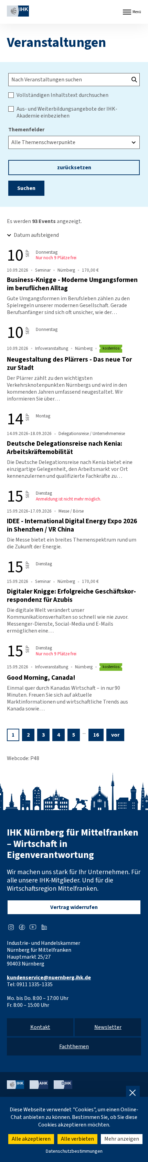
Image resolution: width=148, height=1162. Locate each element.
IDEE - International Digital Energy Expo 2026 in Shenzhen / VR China (72, 525)
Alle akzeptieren (31, 1139)
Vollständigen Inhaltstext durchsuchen (62, 95)
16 (96, 735)
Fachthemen (74, 1046)
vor (115, 735)
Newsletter (107, 1027)
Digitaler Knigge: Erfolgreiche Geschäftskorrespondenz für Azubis (71, 596)
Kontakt (40, 1027)
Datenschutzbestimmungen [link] (74, 1151)
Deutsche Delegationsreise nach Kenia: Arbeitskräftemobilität (64, 448)
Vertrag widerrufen (74, 907)
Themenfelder (26, 129)
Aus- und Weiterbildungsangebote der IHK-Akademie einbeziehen (67, 112)
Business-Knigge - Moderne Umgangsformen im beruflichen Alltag (72, 284)
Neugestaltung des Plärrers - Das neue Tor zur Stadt (69, 364)
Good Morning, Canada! (41, 678)
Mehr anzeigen (121, 1139)
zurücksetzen (74, 167)
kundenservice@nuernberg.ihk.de (49, 977)
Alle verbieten (77, 1139)
